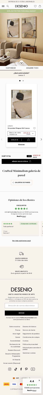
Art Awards (16, 360)
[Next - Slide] (41, 139)
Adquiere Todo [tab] (32, 68)
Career (17, 337)
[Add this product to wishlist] (34, 128)
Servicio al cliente (29, 330)
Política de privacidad (26, 318)
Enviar (21, 313)
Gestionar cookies (29, 353)
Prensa (17, 330)
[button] (21, 62)
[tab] (20, 80)
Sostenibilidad (15, 341)
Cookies (25, 341)
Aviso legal (16, 334)
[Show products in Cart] (40, 6)
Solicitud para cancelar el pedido (32, 348)
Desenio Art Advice (29, 326)
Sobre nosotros (14, 326)
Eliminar (21, 144)
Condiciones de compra (31, 337)
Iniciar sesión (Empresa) (11, 363)
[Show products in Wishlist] (35, 6)
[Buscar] (7, 6)
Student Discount (14, 350)
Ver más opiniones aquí (21, 241)
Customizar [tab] (11, 68)
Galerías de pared (22, 182)
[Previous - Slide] (1, 139)
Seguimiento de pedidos (31, 334)
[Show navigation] (3, 6)
